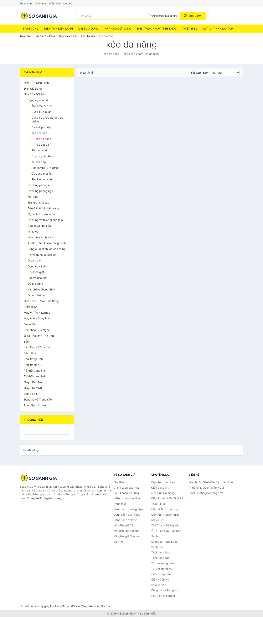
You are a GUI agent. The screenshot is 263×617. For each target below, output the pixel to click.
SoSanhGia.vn (128, 613)
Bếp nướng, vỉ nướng (45, 167)
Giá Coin (106, 606)
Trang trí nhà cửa (38, 202)
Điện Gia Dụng (89, 28)
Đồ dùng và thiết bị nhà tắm (45, 220)
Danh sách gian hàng (127, 514)
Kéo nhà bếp (88, 36)
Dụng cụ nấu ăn (41, 111)
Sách (27, 341)
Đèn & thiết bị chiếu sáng (43, 208)
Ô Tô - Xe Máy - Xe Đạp (39, 335)
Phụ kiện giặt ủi (37, 272)
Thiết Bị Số (190, 28)
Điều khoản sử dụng (126, 493)
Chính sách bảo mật (126, 487)
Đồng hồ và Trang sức (38, 399)
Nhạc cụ (33, 231)
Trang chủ (26, 3)
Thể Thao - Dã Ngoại (37, 330)
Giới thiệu (55, 3)
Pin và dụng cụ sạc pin (42, 254)
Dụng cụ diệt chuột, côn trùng (46, 248)
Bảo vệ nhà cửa (37, 277)
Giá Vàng (81, 606)
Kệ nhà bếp (39, 162)
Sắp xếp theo (199, 72)
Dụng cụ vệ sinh (38, 266)
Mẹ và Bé (30, 324)
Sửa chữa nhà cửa (39, 225)
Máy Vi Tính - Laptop (218, 28)
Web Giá (94, 606)
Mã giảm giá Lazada (126, 530)
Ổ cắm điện (35, 260)
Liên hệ (67, 3)
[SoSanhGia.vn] (39, 16)
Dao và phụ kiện (42, 127)
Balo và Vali (31, 393)
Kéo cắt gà (42, 144)
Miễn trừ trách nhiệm (127, 498)
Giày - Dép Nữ (33, 388)
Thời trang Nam (34, 359)
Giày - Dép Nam (34, 382)
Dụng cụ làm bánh (43, 156)
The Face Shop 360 (62, 606)
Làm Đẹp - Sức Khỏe (37, 347)
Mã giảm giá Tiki (124, 525)
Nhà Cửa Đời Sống (118, 28)
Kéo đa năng (43, 138)
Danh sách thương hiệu (128, 509)
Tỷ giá (44, 606)
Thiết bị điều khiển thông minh (47, 243)
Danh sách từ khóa (125, 520)
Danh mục (40, 3)
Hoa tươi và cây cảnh (41, 237)
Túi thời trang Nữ (34, 376)
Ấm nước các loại (42, 106)
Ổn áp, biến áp (37, 295)
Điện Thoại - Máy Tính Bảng (156, 28)
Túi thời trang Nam (35, 370)
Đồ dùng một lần (42, 173)
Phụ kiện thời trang (36, 405)
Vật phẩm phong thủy (41, 289)
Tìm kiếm (194, 16)
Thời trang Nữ (32, 364)
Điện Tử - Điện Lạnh (58, 28)
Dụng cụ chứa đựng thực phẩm (47, 119)
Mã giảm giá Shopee (127, 536)
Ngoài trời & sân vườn (41, 214)
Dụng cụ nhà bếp (68, 36)
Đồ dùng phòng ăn (39, 185)
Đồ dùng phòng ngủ (40, 191)
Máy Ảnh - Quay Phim (37, 318)
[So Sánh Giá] (39, 478)
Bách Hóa (30, 353)
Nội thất (33, 196)
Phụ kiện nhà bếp (43, 179)
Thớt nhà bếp (40, 150)
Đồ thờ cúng (35, 283)
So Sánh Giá (147, 613)
